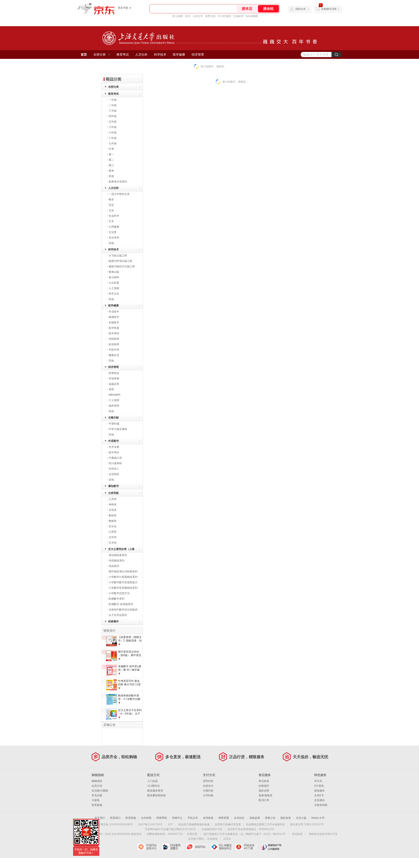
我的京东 (300, 8)
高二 (111, 159)
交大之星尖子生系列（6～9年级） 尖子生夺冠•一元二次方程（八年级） (130, 715)
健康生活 (114, 355)
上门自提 (152, 781)
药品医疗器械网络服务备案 (194, 824)
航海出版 (114, 271)
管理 (111, 389)
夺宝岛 (318, 781)
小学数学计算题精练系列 (123, 576)
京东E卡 (319, 795)
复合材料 (114, 277)
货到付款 (208, 781)
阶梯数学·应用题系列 (121, 604)
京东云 (227, 838)
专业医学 (114, 311)
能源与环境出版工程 (120, 261)
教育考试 (123, 54)
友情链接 (208, 817)
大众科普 (114, 282)
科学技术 (160, 54)
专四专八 (114, 468)
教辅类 (113, 520)
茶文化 (113, 526)
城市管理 (114, 405)
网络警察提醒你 (173, 846)
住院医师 (114, 338)
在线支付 (208, 785)
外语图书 (113, 440)
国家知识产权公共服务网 (270, 846)
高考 (111, 170)
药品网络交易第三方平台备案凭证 (265, 824)
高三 (111, 165)
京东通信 (319, 800)
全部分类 (99, 54)
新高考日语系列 (118, 181)
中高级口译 (115, 457)
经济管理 (198, 54)
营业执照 (297, 834)
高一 (111, 154)
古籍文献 (113, 417)
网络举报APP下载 (246, 846)
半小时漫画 (224, 16)
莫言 (187, 16)
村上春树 (177, 16)
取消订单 (264, 800)
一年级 (113, 99)
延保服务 (319, 790)
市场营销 (114, 378)
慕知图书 (113, 486)
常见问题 (97, 795)
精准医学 (114, 317)
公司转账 (208, 795)
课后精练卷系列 (118, 555)
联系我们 (115, 817)
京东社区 (239, 817)
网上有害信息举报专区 (222, 846)
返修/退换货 (265, 795)
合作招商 (146, 817)
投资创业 (114, 373)
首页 (84, 54)
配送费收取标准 (156, 795)
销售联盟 (223, 817)
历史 (111, 204)
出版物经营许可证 (211, 829)
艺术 (111, 221)
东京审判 (114, 237)
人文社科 (141, 54)
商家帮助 (161, 817)
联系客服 (97, 805)
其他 (111, 176)
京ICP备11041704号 (150, 824)
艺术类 (113, 542)
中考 (111, 148)
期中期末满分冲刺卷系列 (123, 571)
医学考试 (114, 333)
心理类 (113, 531)
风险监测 (254, 817)
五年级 (113, 121)
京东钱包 (212, 838)
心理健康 (114, 226)
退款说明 (264, 790)
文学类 (113, 537)
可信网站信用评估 (148, 846)
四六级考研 (115, 463)
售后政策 (264, 781)
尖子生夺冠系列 (118, 615)
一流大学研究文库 (119, 194)
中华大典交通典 (118, 429)
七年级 (113, 132)
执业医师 (114, 344)
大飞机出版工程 (118, 255)
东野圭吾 (210, 16)
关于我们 (99, 817)
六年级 (113, 127)
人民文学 (197, 16)
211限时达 (153, 785)
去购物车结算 (329, 8)
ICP (170, 824)
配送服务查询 (155, 790)
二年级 (113, 105)
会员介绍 (97, 785)
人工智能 (114, 288)
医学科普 (114, 327)
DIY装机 (319, 785)
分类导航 (113, 493)
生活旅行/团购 (100, 790)
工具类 (113, 499)
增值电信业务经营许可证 (323, 834)
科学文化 (114, 293)
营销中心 (177, 817)
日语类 (113, 510)
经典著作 (113, 621)
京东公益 (301, 817)
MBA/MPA (114, 394)
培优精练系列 (116, 560)
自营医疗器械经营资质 (228, 824)
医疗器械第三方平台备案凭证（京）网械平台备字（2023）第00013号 (245, 834)
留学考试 (114, 452)
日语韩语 (114, 474)
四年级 (113, 116)
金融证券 (114, 384)
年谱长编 (114, 423)
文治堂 (113, 232)
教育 (111, 199)
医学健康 (179, 54)
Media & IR (318, 817)
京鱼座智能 (320, 805)
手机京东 (192, 817)
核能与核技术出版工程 (122, 266)
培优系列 (114, 566)
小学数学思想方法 (119, 593)
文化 (111, 210)
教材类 (113, 515)
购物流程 (97, 781)
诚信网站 (197, 846)
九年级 (113, 143)
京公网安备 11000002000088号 (114, 824)
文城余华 (238, 16)
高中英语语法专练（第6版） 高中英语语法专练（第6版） (129, 655)
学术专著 (114, 447)
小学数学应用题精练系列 (123, 587)
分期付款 (208, 790)
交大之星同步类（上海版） (121, 550)
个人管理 (114, 400)
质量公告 (270, 817)
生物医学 (114, 322)
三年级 (113, 110)
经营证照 (192, 834)
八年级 (113, 138)
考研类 (113, 504)
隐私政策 (285, 817)
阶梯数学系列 (116, 598)
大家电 (96, 800)
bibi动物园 (252, 16)
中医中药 (114, 349)
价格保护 (264, 785)
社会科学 (114, 215)
